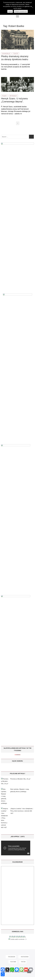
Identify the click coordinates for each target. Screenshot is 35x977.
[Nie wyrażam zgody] (33, 7)
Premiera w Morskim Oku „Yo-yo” (20, 779)
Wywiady (13, 96)
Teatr (15, 53)
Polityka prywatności (21, 11)
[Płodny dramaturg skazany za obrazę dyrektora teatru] (17, 31)
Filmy (4, 96)
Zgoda (10, 11)
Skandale (6, 53)
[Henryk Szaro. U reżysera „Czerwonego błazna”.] (17, 78)
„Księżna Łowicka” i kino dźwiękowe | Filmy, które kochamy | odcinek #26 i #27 (21, 811)
